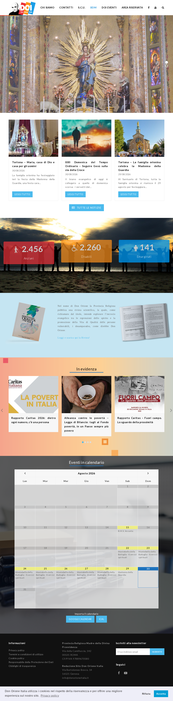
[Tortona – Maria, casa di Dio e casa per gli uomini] (33, 154)
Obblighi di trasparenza (22, 666)
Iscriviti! (157, 651)
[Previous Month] (25, 473)
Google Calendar (80, 619)
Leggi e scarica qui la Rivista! (74, 337)
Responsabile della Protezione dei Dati (31, 662)
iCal (101, 619)
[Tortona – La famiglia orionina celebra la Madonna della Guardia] (139, 154)
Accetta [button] (161, 693)
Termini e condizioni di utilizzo (26, 654)
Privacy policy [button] (50, 695)
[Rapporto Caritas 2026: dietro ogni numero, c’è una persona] (33, 411)
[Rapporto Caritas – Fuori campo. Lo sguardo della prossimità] (139, 411)
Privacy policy (16, 650)
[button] (83, 442)
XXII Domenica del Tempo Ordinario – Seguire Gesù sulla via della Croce (86, 166)
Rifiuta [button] (146, 693)
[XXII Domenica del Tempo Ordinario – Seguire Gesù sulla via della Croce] (86, 154)
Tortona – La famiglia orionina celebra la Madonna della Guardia (139, 166)
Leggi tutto (17, 71)
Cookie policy (16, 658)
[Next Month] (148, 473)
